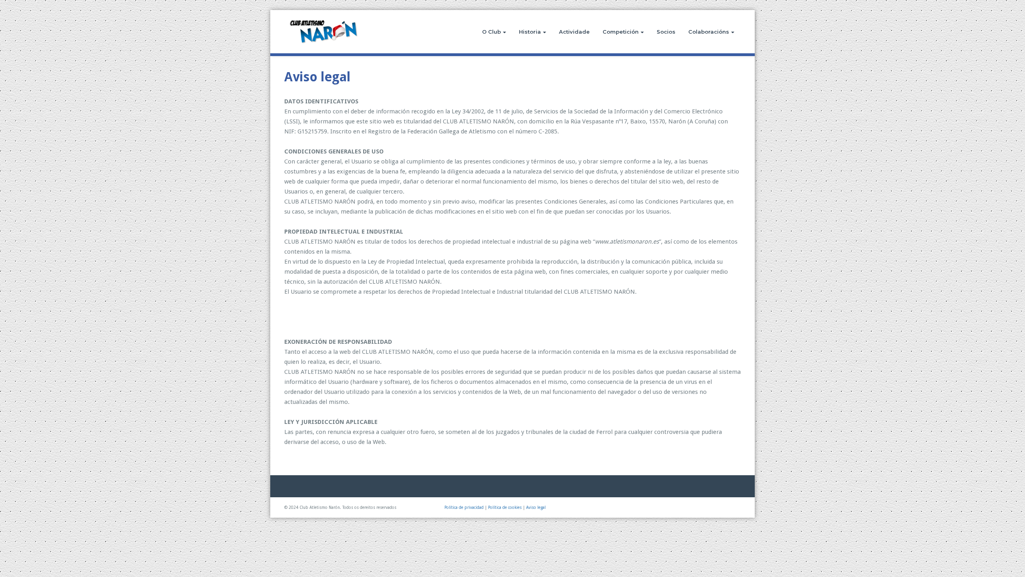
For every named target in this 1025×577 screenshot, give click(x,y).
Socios (666, 31)
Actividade (574, 31)
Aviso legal (536, 507)
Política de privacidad (464, 507)
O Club (491, 31)
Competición (621, 31)
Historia (530, 31)
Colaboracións (708, 31)
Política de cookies (505, 507)
